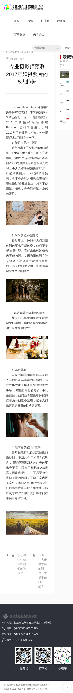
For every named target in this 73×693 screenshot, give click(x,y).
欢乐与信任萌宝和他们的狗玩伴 (21, 564)
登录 (67, 48)
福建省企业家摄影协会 (31, 685)
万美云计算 (42, 689)
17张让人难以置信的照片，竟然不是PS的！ (42, 571)
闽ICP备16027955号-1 (14, 689)
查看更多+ (64, 63)
